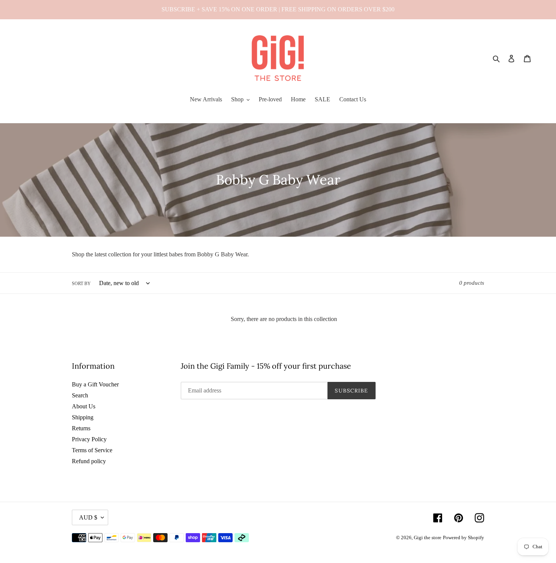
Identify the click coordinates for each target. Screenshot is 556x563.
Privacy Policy (89, 439)
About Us (83, 406)
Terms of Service (92, 450)
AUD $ (88, 517)
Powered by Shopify (463, 537)
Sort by (81, 283)
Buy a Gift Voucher (95, 384)
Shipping (82, 417)
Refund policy (89, 461)
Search (80, 395)
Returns (81, 428)
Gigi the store (427, 537)
